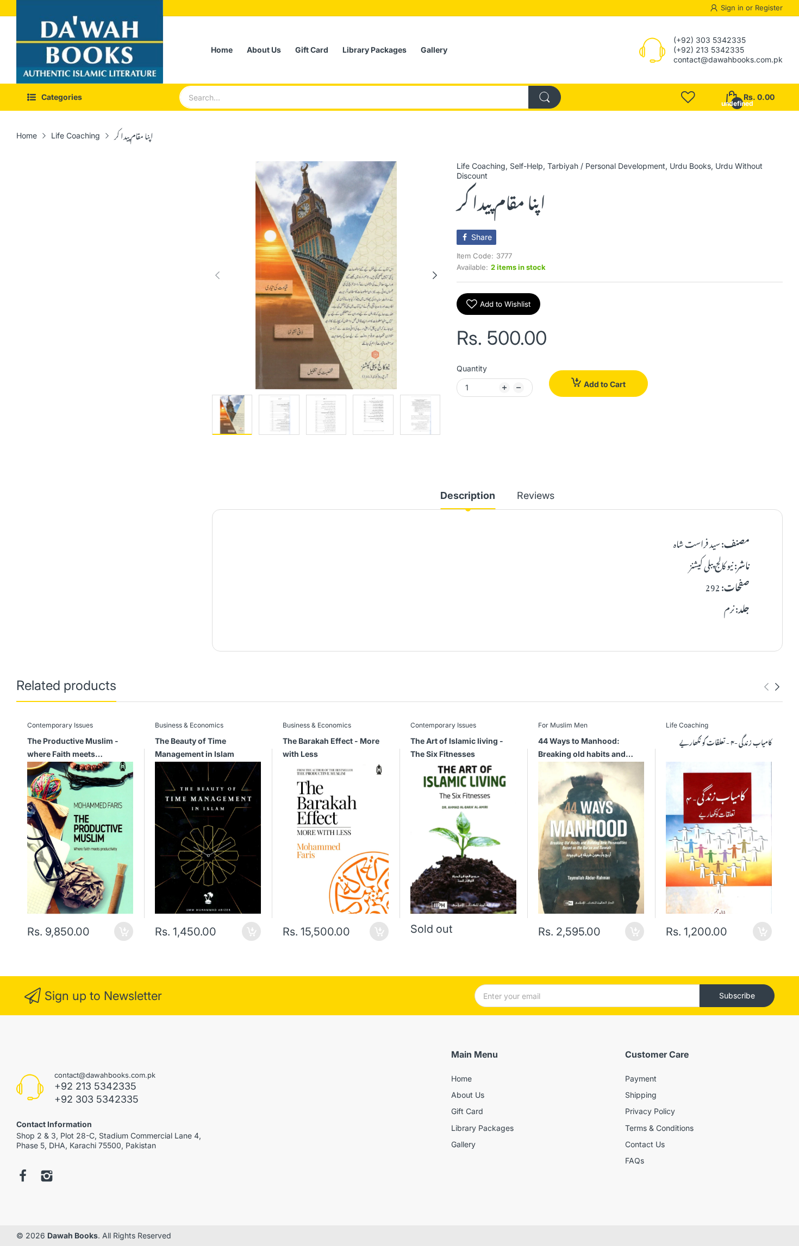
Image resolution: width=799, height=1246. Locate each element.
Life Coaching (481, 165)
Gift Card (467, 1111)
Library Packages (482, 1128)
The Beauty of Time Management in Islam (194, 747)
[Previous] (434, 275)
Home (461, 1078)
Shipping (641, 1094)
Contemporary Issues (60, 725)
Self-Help (526, 165)
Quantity (472, 368)
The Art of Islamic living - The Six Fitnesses (456, 747)
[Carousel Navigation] (772, 687)
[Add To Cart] (123, 931)
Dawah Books (72, 1235)
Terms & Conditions (659, 1128)
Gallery (463, 1144)
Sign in (733, 7)
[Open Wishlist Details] (688, 97)
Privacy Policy (650, 1111)
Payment (641, 1078)
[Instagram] (46, 1177)
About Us (467, 1094)
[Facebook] (22, 1177)
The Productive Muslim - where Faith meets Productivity (72, 749)
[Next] (217, 275)
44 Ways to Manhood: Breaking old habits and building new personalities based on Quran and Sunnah (591, 749)
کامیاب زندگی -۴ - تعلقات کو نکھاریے (725, 742)
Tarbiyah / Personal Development (606, 165)
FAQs (634, 1160)
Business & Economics (189, 725)
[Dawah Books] (89, 50)
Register (769, 7)
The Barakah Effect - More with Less (331, 747)
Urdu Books (690, 165)
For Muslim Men (563, 725)
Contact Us (645, 1144)
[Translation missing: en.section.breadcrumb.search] (544, 97)
